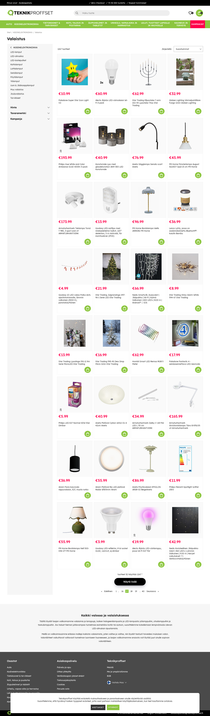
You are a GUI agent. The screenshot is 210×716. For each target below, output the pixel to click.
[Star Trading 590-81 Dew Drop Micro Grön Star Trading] (111, 333)
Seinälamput (16, 73)
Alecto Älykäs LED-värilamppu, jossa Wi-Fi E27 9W (147, 549)
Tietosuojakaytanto (66, 680)
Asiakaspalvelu (25, 3)
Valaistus (38, 32)
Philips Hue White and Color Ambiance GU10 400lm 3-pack (73, 165)
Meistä (110, 667)
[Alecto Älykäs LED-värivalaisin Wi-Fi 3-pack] (111, 72)
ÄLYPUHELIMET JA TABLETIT (18, 684)
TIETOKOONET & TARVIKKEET (19, 676)
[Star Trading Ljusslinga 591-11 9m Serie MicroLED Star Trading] (74, 333)
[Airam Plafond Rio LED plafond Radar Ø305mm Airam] (111, 459)
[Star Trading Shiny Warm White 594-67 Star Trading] (185, 267)
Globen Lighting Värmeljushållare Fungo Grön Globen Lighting (184, 101)
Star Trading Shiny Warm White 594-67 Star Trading (184, 296)
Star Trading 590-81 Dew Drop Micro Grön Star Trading (109, 362)
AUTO (9, 667)
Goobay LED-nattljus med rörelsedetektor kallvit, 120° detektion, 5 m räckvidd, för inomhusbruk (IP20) (108, 232)
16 (122, 591)
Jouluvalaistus (17, 94)
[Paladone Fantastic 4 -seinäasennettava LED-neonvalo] (185, 333)
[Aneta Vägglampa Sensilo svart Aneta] (148, 136)
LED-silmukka (16, 56)
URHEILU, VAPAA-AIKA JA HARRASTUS (23, 689)
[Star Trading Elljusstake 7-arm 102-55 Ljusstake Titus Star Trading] (148, 72)
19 (136, 591)
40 (143, 591)
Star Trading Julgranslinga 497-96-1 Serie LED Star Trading (110, 296)
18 (131, 591)
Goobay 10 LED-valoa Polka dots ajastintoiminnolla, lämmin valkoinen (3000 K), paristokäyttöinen (75, 299)
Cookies (61, 684)
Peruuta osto (63, 689)
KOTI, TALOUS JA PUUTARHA (18, 680)
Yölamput (15, 81)
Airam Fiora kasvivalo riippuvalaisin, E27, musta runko (73, 488)
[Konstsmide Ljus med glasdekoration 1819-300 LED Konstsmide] (111, 136)
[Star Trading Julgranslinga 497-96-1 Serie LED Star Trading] (111, 267)
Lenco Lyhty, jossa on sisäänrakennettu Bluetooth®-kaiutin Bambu (183, 231)
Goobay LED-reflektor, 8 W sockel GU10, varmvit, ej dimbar (111, 549)
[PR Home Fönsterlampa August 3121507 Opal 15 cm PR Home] (185, 136)
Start (9, 32)
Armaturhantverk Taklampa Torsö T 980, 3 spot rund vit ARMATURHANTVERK (75, 231)
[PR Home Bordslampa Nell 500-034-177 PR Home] (74, 520)
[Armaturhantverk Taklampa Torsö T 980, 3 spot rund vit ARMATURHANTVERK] (74, 200)
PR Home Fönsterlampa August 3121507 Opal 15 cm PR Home (184, 165)
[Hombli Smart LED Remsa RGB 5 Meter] (148, 333)
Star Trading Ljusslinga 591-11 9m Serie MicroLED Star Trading (74, 362)
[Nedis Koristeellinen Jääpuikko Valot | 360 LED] (185, 520)
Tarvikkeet (15, 98)
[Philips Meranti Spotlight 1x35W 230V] (185, 459)
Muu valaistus (16, 89)
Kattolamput (16, 64)
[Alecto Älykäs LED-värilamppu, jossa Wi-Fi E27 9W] (148, 520)
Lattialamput (16, 68)
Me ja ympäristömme (117, 671)
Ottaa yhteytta (64, 671)
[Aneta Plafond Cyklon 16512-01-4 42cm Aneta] (111, 395)
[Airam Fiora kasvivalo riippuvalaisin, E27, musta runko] (74, 459)
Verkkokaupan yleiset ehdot (70, 676)
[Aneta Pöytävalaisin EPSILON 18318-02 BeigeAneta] (148, 459)
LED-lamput (16, 52)
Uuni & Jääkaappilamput (22, 85)
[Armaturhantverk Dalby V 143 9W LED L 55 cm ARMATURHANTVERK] (148, 395)
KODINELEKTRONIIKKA (22, 32)
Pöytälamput (16, 77)
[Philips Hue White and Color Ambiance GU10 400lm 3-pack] (74, 136)
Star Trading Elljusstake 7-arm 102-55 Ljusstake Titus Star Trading (146, 103)
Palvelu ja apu (64, 667)
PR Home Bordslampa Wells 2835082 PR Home (145, 229)
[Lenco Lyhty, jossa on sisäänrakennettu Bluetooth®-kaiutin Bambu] (185, 200)
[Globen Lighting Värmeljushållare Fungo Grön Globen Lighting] (185, 72)
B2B (109, 676)
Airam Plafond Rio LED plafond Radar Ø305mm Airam (110, 488)
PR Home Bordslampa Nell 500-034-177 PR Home (74, 549)
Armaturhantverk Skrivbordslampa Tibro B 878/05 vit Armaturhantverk (184, 425)
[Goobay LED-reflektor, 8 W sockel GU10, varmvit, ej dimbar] (111, 520)
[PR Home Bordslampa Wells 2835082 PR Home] (148, 200)
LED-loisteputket (18, 60)
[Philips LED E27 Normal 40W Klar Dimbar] (74, 395)
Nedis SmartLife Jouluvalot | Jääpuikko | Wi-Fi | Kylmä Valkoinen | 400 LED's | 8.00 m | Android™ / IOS (147, 299)
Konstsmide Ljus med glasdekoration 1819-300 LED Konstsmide (109, 167)
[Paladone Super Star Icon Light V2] (74, 72)
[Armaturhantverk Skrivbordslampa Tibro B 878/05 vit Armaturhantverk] (185, 395)
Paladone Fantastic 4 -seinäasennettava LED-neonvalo (184, 362)
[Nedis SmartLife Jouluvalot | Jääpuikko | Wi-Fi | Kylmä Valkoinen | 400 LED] (148, 267)
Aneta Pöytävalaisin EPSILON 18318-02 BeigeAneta (146, 488)
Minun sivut (12, 3)
